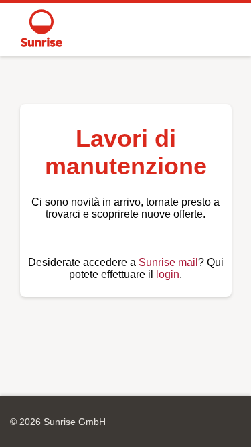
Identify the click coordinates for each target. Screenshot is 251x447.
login (167, 274)
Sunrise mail (168, 262)
